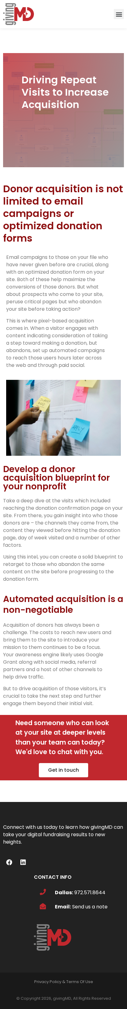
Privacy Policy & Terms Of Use (63, 982)
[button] (119, 14)
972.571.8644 (89, 892)
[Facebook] (9, 862)
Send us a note (90, 906)
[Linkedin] (23, 862)
